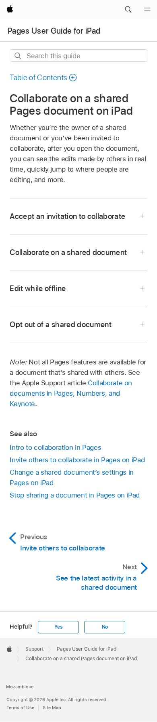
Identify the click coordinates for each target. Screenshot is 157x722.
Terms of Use (20, 707)
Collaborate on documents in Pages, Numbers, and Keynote (71, 393)
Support (34, 649)
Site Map (52, 707)
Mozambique (19, 687)
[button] (128, 9)
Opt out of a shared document (61, 324)
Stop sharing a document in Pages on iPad (75, 495)
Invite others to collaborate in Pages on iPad (77, 460)
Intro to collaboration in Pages (55, 447)
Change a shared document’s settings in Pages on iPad (71, 477)
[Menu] (147, 9)
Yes (58, 627)
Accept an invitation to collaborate (67, 216)
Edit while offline (38, 288)
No (105, 627)
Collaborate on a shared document (68, 252)
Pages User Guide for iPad (54, 31)
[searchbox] (78, 55)
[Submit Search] (18, 56)
